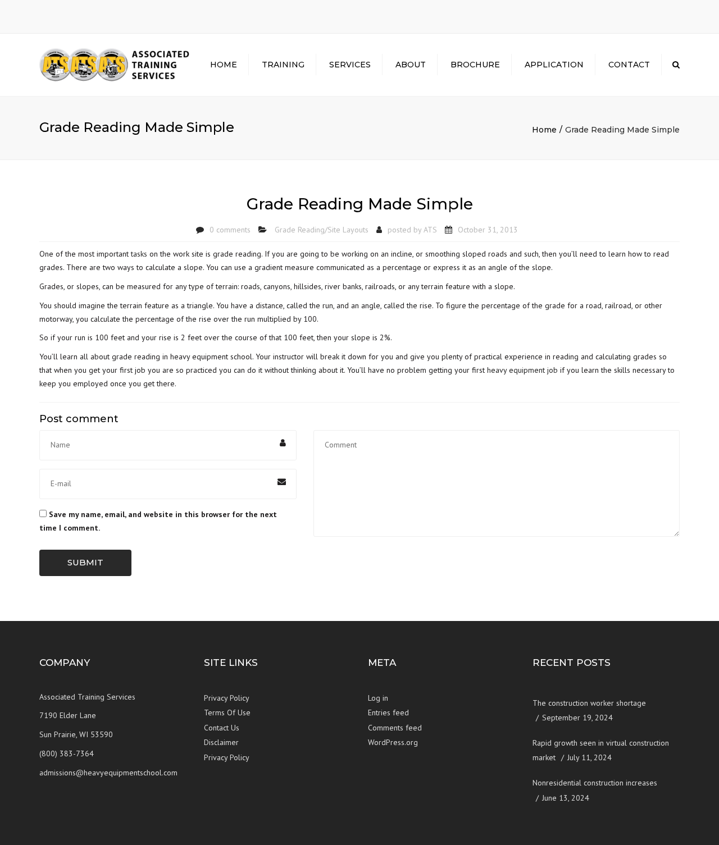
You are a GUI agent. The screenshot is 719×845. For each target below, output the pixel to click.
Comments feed (395, 728)
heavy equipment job (522, 370)
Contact (629, 65)
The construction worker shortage (589, 703)
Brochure (475, 65)
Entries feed (388, 712)
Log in (378, 698)
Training (283, 65)
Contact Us (221, 728)
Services (350, 65)
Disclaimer (221, 742)
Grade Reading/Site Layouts (321, 230)
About (410, 65)
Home (223, 65)
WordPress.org (393, 742)
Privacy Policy (226, 698)
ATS (430, 230)
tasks (139, 254)
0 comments (230, 230)
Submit (85, 562)
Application (554, 65)
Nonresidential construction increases (595, 783)
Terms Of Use (227, 712)
